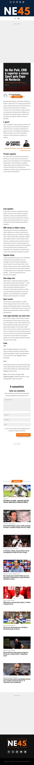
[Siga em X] (14, 2)
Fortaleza (5, 548)
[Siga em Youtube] (20, 2)
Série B (5, 523)
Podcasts (5, 498)
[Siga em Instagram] (17, 2)
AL (16, 82)
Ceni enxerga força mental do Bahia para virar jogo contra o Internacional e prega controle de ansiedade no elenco (16, 577)
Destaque (14, 573)
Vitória (16, 548)
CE (7, 523)
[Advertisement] (17, 42)
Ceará (10, 523)
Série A (18, 573)
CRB (19, 82)
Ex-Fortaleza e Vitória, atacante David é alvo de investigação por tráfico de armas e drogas (16, 551)
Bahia (10, 573)
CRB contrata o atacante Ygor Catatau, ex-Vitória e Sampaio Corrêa (17, 603)
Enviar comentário (23, 435)
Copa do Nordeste (10, 82)
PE (21, 82)
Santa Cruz (11, 677)
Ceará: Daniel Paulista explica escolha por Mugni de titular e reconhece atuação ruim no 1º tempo (17, 526)
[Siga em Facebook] (10, 2)
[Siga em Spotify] (23, 2)
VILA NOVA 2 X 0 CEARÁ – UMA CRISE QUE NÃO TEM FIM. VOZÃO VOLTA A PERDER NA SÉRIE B (16, 501)
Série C (5, 677)
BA (8, 548)
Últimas (7, 85)
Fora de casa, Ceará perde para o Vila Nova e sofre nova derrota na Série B (15, 628)
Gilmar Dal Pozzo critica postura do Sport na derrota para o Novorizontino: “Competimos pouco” (15, 654)
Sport (24, 82)
